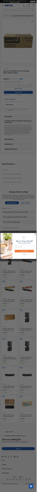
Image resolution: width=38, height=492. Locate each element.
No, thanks (24, 254)
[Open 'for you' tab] (31, 486)
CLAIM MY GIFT (24, 251)
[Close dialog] (35, 234)
